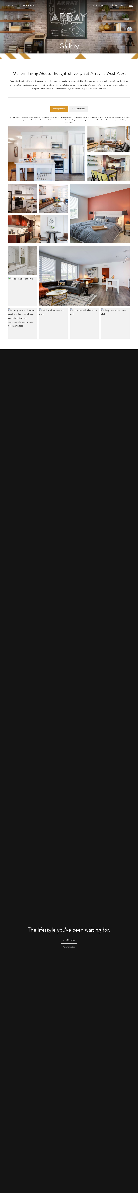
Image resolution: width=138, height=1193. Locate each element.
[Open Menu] (131, 5)
